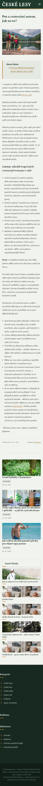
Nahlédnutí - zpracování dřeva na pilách (20, 655)
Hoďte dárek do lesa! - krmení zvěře (17, 617)
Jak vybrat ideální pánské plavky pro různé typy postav (20, 542)
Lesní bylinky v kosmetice (16, 477)
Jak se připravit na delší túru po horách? (20, 582)
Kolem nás (37, 442)
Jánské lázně (7, 599)
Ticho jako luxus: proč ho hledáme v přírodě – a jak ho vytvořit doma (21, 509)
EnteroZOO (17, 406)
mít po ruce (26, 95)
